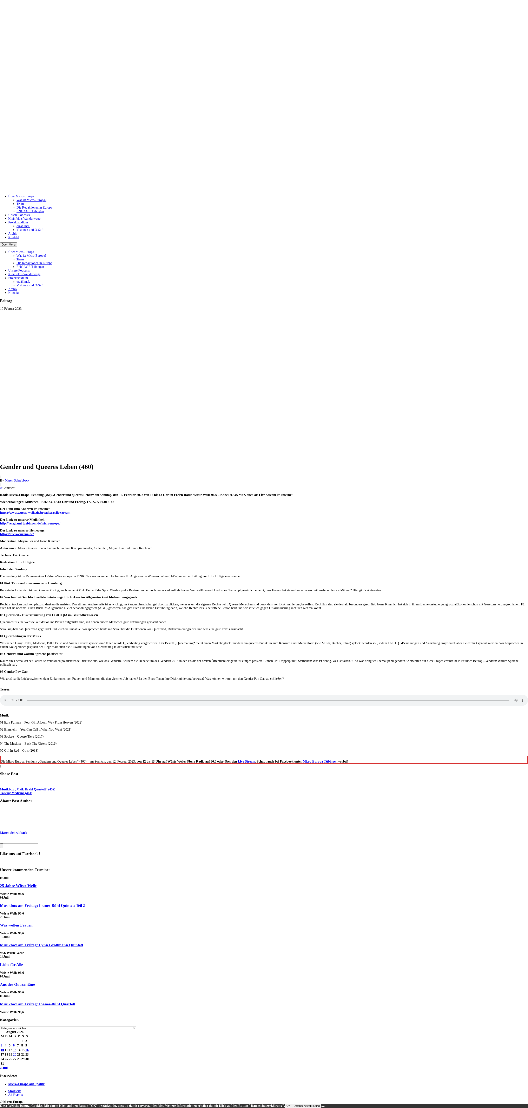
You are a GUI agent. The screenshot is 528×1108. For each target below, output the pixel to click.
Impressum (68, 1101)
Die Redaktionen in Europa (34, 207)
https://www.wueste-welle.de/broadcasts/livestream (35, 512)
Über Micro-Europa (21, 196)
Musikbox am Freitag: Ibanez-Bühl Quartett (37, 1004)
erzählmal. (23, 226)
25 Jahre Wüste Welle (18, 886)
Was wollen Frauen (16, 925)
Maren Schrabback (17, 480)
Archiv (12, 233)
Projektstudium (18, 222)
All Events (15, 1094)
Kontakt (13, 237)
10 (2, 1050)
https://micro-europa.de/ (17, 534)
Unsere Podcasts (19, 215)
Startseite (14, 1091)
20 (14, 1054)
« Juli (4, 1068)
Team (20, 203)
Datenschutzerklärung (42, 1101)
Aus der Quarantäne (17, 984)
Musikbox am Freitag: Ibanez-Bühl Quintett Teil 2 (42, 905)
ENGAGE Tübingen (30, 211)
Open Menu (8, 244)
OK (288, 1105)
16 (27, 1050)
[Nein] (323, 1106)
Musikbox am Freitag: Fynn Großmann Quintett (41, 945)
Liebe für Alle (11, 964)
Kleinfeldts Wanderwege (24, 218)
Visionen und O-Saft (29, 229)
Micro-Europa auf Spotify (26, 1084)
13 (14, 1050)
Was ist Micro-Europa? (31, 200)
